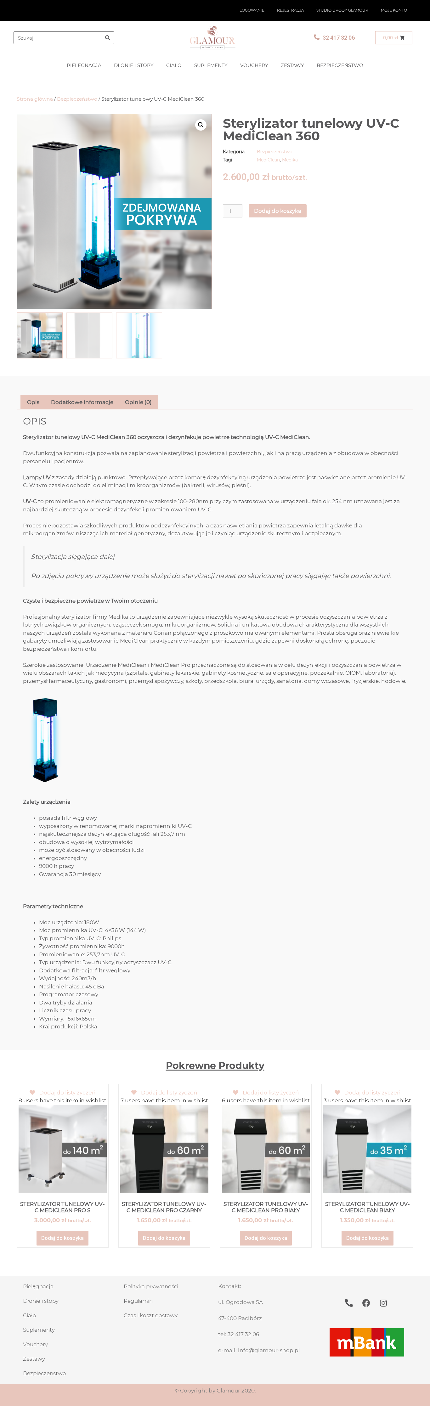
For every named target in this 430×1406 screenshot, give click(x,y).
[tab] (33, 402)
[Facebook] (366, 1303)
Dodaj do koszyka (277, 211)
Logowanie (252, 10)
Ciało (174, 65)
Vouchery (254, 65)
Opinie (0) (138, 402)
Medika (290, 160)
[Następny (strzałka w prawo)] (419, 703)
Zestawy (292, 65)
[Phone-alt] (349, 1303)
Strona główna (35, 99)
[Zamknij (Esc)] (423, 7)
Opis (33, 402)
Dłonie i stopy (134, 65)
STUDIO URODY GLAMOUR (342, 10)
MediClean (268, 160)
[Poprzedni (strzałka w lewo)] (11, 703)
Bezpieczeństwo (340, 65)
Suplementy (211, 65)
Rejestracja (290, 10)
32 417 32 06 (339, 37)
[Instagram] (383, 1303)
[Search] (107, 38)
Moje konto (394, 10)
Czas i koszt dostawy (151, 1315)
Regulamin (138, 1301)
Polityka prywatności (151, 1286)
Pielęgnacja (84, 65)
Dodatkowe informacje (82, 402)
